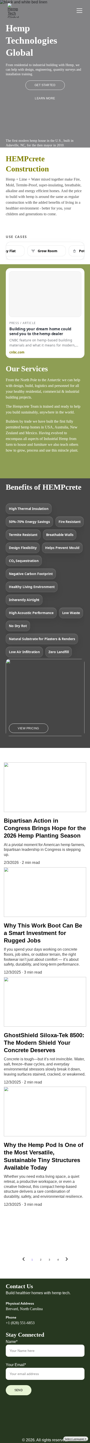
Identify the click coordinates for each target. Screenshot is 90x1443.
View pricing (28, 728)
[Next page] (66, 1259)
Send (18, 1390)
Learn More (45, 98)
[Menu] (79, 10)
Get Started (45, 85)
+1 (8, 1323)
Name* (12, 1342)
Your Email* (16, 1365)
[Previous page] (23, 1259)
